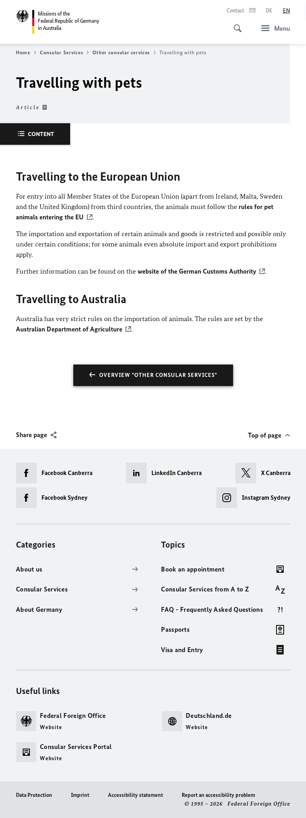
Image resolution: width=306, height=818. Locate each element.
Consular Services (61, 52)
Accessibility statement (135, 795)
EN (286, 10)
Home (23, 52)
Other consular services (121, 52)
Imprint (80, 795)
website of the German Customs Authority (196, 271)
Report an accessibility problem (218, 795)
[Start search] (235, 24)
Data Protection (34, 795)
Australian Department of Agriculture (69, 329)
